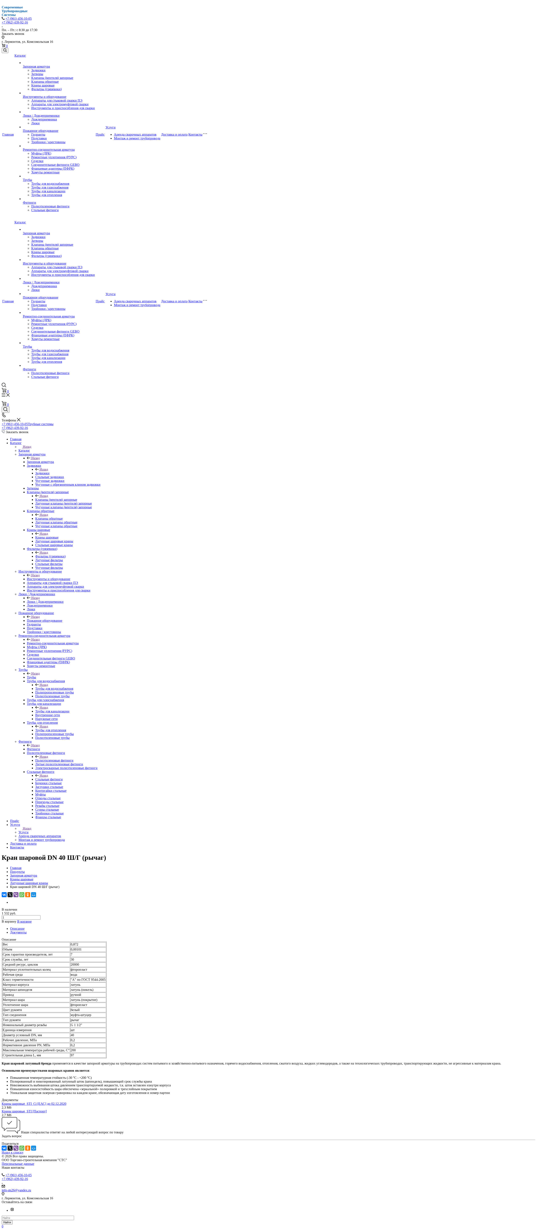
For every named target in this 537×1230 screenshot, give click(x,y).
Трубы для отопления (46, 195)
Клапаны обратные (45, 81)
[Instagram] (12, 1210)
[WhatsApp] (21, 894)
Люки (35, 123)
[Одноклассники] (27, 894)
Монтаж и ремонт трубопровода (137, 138)
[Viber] (15, 894)
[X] (10, 894)
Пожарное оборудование (40, 130)
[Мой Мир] (33, 894)
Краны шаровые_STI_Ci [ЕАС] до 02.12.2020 (34, 1103)
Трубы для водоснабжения (50, 183)
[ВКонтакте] (4, 894)
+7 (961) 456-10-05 (18, 18)
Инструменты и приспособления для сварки (63, 108)
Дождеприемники (44, 119)
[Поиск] (5, 50)
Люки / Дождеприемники (41, 115)
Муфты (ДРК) (41, 153)
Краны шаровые (43, 85)
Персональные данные (18, 1164)
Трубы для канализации (48, 191)
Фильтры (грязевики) (46, 89)
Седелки (37, 161)
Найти (7, 1222)
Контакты (195, 134)
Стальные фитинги (45, 210)
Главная (8, 134)
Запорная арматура (36, 66)
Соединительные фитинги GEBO (55, 165)
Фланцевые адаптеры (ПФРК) (52, 168)
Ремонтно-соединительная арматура (49, 149)
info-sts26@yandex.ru (16, 1190)
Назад (27, 446)
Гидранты (38, 134)
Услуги (111, 127)
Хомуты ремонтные (45, 172)
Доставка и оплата (174, 134)
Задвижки (38, 70)
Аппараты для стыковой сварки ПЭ (56, 100)
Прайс (100, 134)
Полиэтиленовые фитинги (50, 206)
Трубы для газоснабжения (49, 187)
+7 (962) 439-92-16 (15, 22)
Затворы (37, 74)
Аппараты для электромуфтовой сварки (60, 104)
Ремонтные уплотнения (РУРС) (54, 157)
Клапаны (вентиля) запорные (52, 78)
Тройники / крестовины (48, 142)
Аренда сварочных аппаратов (135, 134)
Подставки (39, 138)
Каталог (20, 55)
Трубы (27, 180)
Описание (17, 928)
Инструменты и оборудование (44, 96)
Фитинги (29, 202)
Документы (18, 932)
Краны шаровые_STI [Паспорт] (24, 1111)
